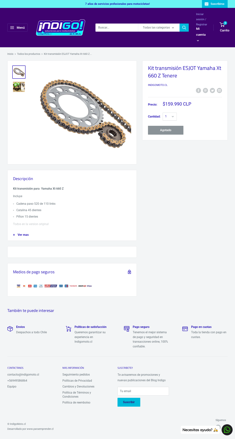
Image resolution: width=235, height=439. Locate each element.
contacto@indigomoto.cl (23, 374)
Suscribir (129, 402)
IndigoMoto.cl (158, 84)
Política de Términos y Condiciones (76, 394)
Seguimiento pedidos (76, 374)
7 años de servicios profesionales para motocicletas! (117, 4)
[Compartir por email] (219, 90)
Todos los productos (28, 53)
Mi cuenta (201, 31)
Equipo (11, 386)
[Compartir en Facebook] (198, 90)
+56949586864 (17, 380)
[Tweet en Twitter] (212, 90)
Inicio (10, 53)
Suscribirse (217, 4)
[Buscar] (184, 28)
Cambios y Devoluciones (78, 386)
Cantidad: (154, 116)
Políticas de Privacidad (77, 380)
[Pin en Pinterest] (205, 90)
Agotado (165, 130)
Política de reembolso (76, 402)
